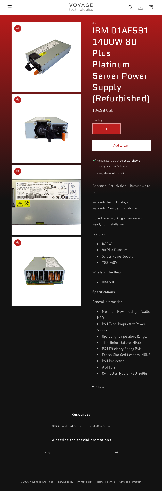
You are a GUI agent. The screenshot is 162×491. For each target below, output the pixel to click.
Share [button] (100, 387)
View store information (112, 173)
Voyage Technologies (41, 481)
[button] (10, 7)
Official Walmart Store (66, 426)
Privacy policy (84, 481)
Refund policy (65, 481)
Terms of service (106, 481)
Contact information (130, 481)
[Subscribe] (117, 452)
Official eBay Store (98, 426)
